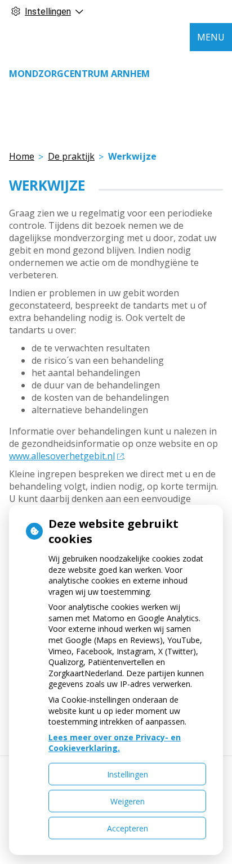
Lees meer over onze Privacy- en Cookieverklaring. (114, 743)
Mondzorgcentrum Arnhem (79, 73)
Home (21, 156)
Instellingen (127, 774)
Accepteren (127, 828)
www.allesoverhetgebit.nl (62, 456)
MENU (211, 37)
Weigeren (127, 801)
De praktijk (71, 156)
